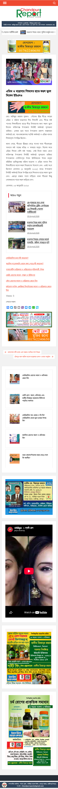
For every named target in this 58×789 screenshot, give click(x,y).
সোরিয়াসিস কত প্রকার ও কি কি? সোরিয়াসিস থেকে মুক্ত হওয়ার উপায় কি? (34, 418)
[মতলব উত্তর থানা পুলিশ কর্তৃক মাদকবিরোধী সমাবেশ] (11, 32)
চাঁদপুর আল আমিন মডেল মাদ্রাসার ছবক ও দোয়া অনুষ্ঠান (32, 357)
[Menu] (4, 3)
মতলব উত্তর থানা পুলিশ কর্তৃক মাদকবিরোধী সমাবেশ (35, 32)
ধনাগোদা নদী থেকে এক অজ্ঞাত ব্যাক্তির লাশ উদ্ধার (24, 352)
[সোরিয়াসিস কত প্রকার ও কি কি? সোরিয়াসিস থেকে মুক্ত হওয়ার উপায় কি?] (15, 418)
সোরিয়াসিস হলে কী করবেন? (17, 258)
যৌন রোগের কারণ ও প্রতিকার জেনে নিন (21, 281)
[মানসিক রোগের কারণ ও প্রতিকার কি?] (15, 438)
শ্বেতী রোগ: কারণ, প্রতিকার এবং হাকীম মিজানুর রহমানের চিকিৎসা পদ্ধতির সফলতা (33, 398)
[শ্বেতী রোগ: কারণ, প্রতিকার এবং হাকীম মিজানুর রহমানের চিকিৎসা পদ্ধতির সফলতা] (15, 399)
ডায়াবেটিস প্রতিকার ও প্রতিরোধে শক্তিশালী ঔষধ (25, 269)
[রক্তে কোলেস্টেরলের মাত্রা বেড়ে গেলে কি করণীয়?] (15, 458)
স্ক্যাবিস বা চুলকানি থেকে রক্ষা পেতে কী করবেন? (25, 263)
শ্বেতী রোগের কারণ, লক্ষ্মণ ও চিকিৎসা (20, 275)
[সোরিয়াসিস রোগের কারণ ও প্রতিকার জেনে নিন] (15, 379)
